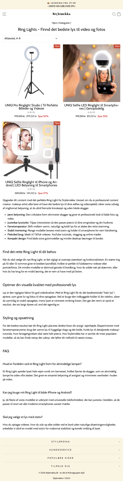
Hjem (54, 22)
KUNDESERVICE (60, 449)
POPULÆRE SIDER (61, 458)
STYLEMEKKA (60, 441)
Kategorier (64, 22)
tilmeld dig (60, 466)
